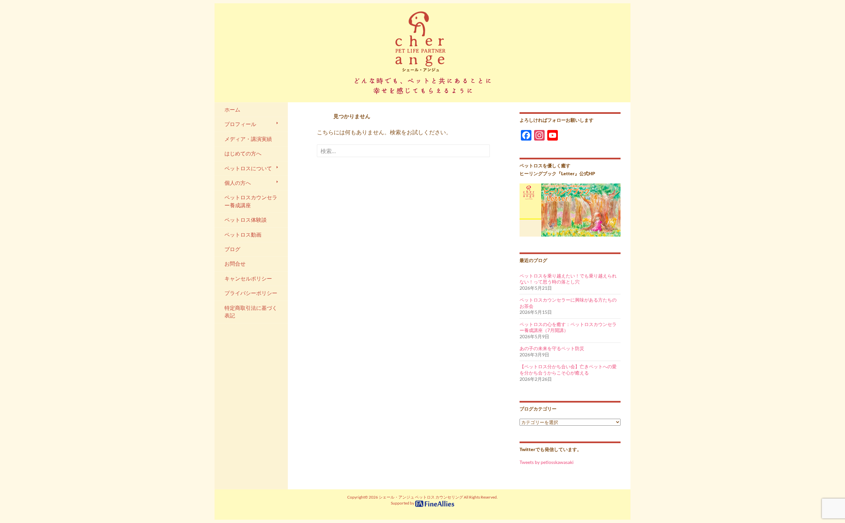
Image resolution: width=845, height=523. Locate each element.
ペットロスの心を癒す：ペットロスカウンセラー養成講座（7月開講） (568, 327)
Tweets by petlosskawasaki (547, 462)
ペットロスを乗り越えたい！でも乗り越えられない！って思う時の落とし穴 (568, 279)
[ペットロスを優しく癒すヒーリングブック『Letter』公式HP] (570, 209)
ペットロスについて (248, 168)
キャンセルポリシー (248, 278)
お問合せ (235, 264)
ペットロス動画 (242, 235)
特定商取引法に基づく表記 (250, 311)
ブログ (232, 249)
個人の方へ (237, 183)
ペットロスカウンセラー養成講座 (250, 201)
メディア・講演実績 (248, 139)
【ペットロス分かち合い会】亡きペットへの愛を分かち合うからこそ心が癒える (568, 370)
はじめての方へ (242, 153)
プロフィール (240, 124)
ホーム (232, 110)
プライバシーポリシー (250, 293)
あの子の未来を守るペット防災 (552, 348)
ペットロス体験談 (245, 220)
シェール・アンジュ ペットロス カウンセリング (421, 497)
